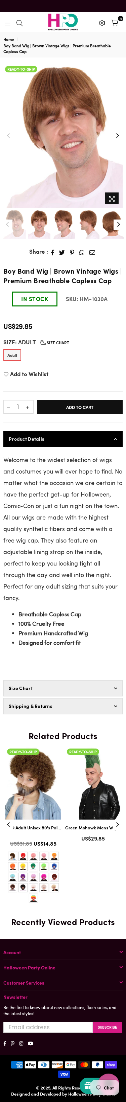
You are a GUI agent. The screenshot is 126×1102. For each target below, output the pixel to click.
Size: (36, 342)
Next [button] (118, 136)
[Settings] (102, 22)
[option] (63, 136)
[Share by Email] (92, 252)
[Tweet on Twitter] (62, 252)
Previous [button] (8, 136)
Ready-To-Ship (21, 69)
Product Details (26, 438)
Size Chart (57, 342)
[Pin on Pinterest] (72, 252)
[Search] (19, 22)
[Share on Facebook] (52, 252)
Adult (12, 355)
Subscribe (107, 1027)
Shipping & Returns (30, 706)
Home (8, 39)
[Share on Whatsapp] (82, 252)
